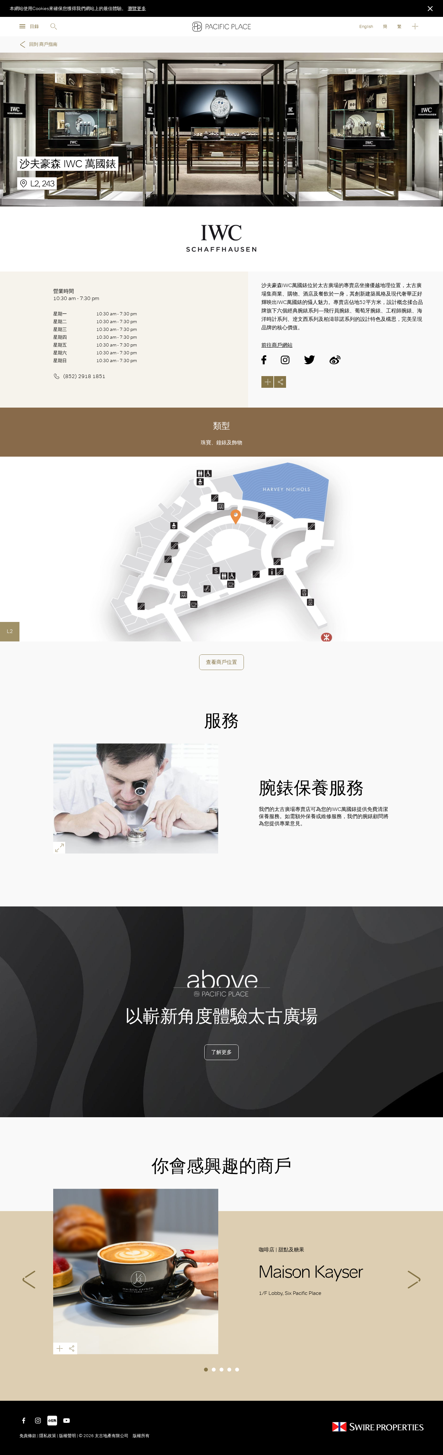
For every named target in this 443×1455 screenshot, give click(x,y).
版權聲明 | (68, 1435)
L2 (10, 631)
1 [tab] (206, 1369)
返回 (433, 1391)
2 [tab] (214, 1369)
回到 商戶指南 (43, 44)
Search (53, 26)
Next (414, 1280)
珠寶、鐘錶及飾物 (221, 442)
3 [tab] (221, 1369)
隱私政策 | (48, 1435)
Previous (29, 1280)
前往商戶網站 (277, 345)
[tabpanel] (221, 1271)
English (366, 26)
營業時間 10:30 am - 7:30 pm (76, 294)
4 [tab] (229, 1369)
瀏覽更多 (137, 8)
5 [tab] (237, 1369)
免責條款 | (29, 1435)
